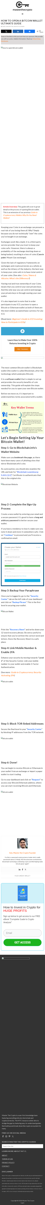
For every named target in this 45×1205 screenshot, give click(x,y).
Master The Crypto (22, 6)
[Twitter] (25, 870)
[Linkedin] (20, 870)
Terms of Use (7, 1159)
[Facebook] (22, 870)
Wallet (27, 876)
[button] (22, 14)
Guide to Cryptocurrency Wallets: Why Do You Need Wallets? (20, 215)
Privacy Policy (8, 1162)
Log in (22, 1203)
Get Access (22, 942)
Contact (5, 1166)
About (4, 1155)
